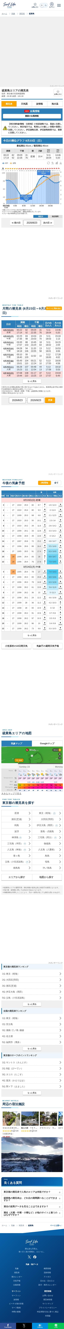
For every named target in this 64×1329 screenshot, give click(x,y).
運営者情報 (47, 1300)
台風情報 (16, 1285)
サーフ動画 (16, 1308)
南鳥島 (16, 868)
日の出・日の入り (47, 1281)
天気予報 (16, 1281)
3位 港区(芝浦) (9, 985)
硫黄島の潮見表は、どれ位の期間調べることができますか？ (30, 1199)
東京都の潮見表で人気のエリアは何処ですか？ (27, 1192)
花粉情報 (47, 1273)
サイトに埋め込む (53, 308)
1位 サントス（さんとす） (15, 1062)
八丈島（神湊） (15, 849)
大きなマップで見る (11, 793)
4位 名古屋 (7, 1036)
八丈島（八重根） (47, 849)
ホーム (4, 14)
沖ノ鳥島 (47, 868)
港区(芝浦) (16, 819)
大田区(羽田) (47, 819)
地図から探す (46, 877)
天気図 (24, 103)
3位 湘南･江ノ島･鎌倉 (13, 1030)
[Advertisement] (32, 53)
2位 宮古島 (7, 1024)
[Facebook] (34, 1256)
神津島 (15, 837)
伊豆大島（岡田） (46, 825)
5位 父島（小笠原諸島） (14, 997)
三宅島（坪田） (15, 843)
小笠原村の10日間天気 (16, 646)
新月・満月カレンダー (47, 1285)
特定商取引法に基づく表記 (47, 1312)
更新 (50, 400)
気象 (13, 14)
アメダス (47, 1277)
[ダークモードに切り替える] (44, 5)
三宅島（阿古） (45, 837)
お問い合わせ (47, 1295)
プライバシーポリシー (48, 1308)
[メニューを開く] (59, 5)
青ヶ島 (16, 855)
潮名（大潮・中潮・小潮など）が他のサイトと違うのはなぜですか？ (30, 1213)
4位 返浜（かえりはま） (14, 1080)
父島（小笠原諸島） (15, 861)
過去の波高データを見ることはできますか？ (26, 1206)
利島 (16, 825)
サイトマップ (47, 1304)
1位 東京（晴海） (10, 973)
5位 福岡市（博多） (12, 1042)
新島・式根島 (47, 831)
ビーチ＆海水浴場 (16, 1304)
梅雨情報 (47, 1268)
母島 (47, 861)
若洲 (16, 813)
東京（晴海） (45, 813)
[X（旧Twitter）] (29, 1256)
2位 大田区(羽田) (10, 979)
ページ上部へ (56, 1225)
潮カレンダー (16, 1277)
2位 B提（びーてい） (12, 1068)
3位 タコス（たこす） (13, 1074)
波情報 (39, 103)
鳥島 (47, 855)
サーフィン (16, 1295)
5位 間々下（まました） (14, 1086)
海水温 (55, 103)
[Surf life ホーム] (10, 5)
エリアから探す (16, 877)
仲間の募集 (16, 1312)
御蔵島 (47, 843)
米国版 (47, 1316)
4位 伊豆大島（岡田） (13, 991)
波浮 (16, 831)
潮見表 (22, 14)
